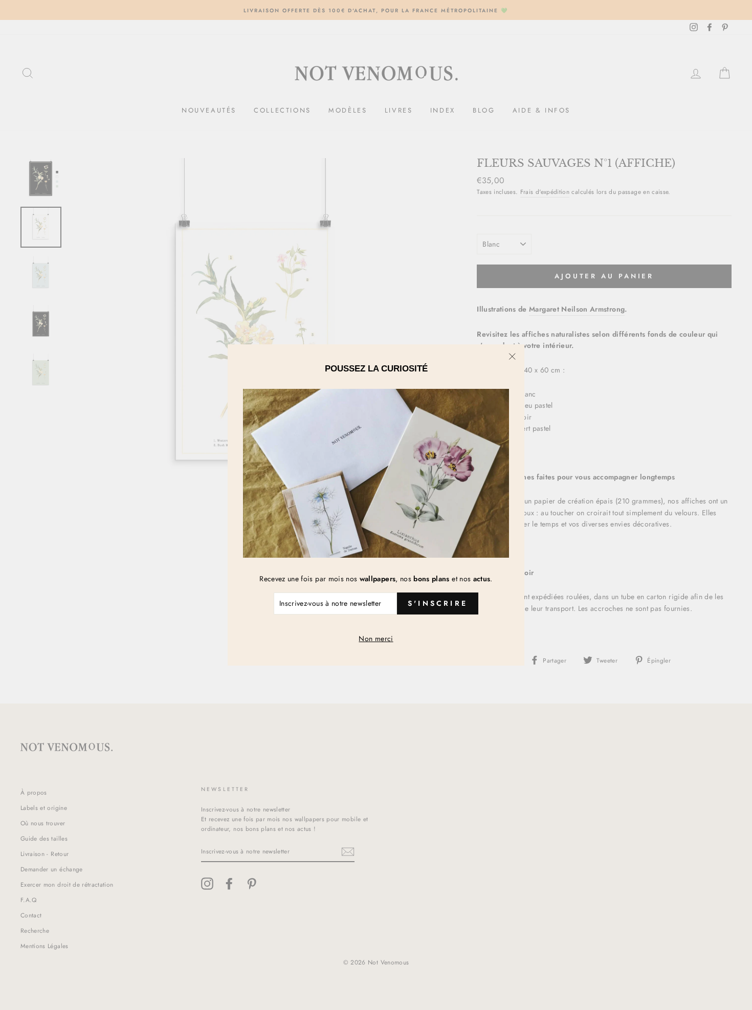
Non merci (376, 638)
